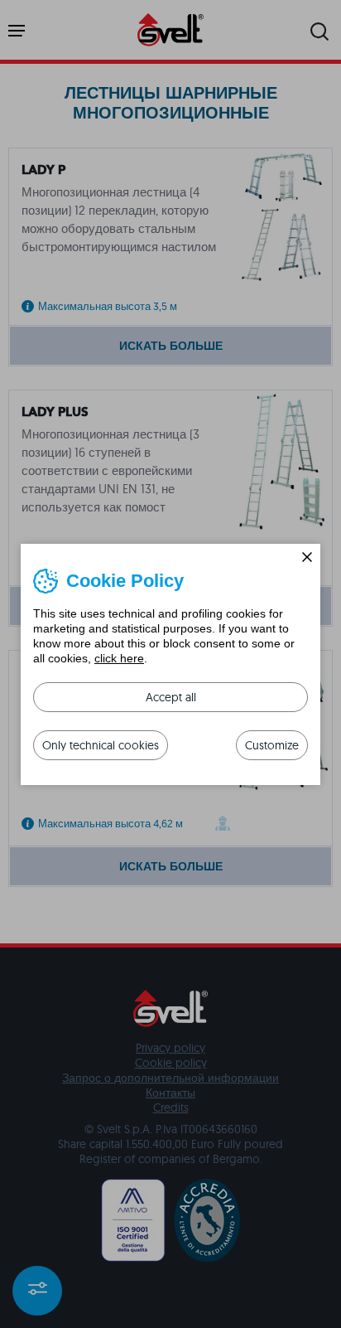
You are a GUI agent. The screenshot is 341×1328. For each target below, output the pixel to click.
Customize (272, 745)
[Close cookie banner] (307, 557)
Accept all (171, 697)
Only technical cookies (100, 745)
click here (119, 658)
